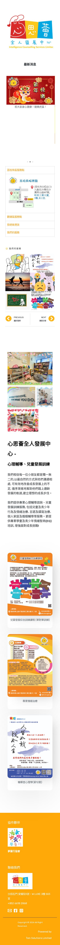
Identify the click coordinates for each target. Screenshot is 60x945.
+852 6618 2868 (17, 903)
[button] (27, 161)
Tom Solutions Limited (39, 938)
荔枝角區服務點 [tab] (15, 170)
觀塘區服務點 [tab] (14, 216)
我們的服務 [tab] (13, 232)
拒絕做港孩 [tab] (13, 224)
